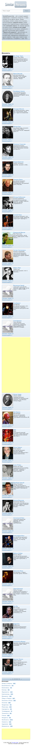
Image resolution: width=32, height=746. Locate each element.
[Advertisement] (16, 46)
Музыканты (6, 696)
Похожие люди (15, 742)
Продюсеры (6, 705)
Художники (6, 724)
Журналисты (7, 692)
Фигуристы (6, 717)
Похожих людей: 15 (7, 174)
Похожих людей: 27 (7, 210)
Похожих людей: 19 (7, 227)
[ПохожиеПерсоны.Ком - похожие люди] (16, 4)
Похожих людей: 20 (7, 566)
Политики (6, 702)
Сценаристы (7, 709)
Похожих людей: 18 (7, 104)
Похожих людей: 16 (7, 619)
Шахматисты (7, 726)
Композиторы (7, 694)
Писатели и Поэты (9, 700)
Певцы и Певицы (8, 698)
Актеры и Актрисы (8, 683)
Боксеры (5, 690)
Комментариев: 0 (7, 70)
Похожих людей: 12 (7, 316)
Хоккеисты (6, 722)
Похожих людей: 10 (7, 69)
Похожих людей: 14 (7, 121)
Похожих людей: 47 (7, 477)
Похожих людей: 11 (7, 192)
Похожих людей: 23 (7, 530)
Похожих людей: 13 (7, 298)
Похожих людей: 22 (7, 495)
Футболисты (7, 719)
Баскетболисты (7, 685)
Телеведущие (7, 711)
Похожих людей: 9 (7, 139)
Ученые (5, 715)
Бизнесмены (7, 687)
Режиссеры (6, 707)
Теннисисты (6, 713)
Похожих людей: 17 (7, 86)
